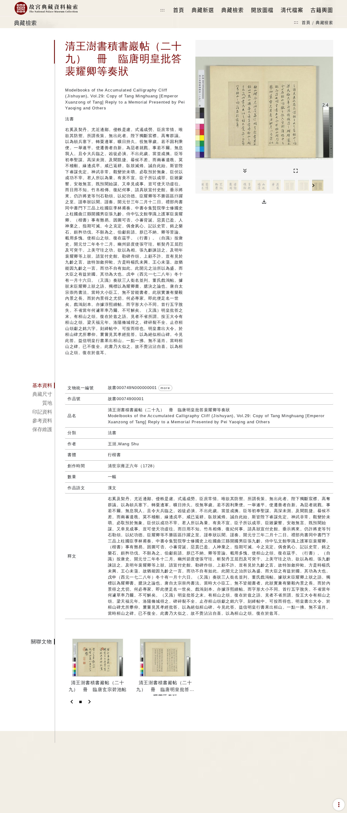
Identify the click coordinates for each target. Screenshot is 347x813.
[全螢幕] (295, 171)
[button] (264, 202)
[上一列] (199, 185)
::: (162, 10)
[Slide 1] (80, 702)
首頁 (306, 22)
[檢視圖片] (204, 185)
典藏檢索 (324, 22)
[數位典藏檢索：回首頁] (46, 8)
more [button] (165, 388)
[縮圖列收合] (245, 171)
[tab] (34, 385)
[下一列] (329, 185)
